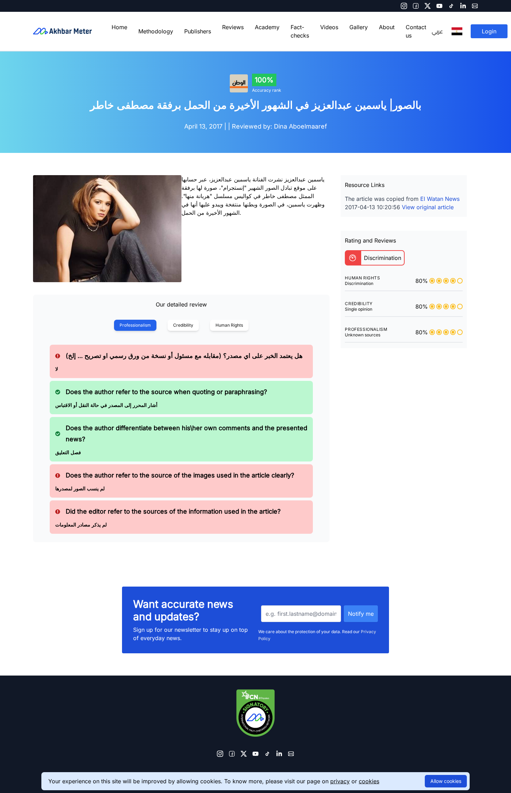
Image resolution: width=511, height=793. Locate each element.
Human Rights (229, 325)
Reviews (233, 27)
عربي (437, 31)
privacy (340, 781)
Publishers (197, 31)
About (387, 27)
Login (489, 31)
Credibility (183, 325)
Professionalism (135, 325)
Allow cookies (445, 781)
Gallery (358, 27)
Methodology (155, 31)
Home (119, 27)
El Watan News (440, 198)
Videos (329, 27)
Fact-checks (300, 31)
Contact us (416, 31)
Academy (267, 27)
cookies (369, 781)
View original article (428, 207)
